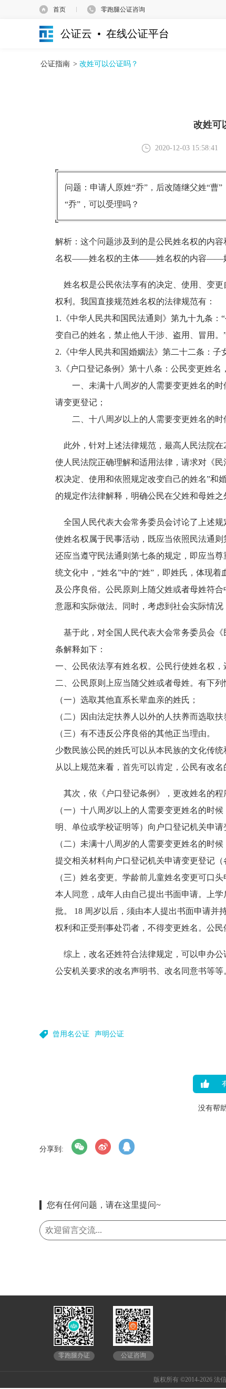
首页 (59, 9)
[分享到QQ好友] (127, 1147)
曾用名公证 (71, 1034)
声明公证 (109, 1034)
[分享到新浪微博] (103, 1147)
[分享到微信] (79, 1147)
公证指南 (55, 64)
